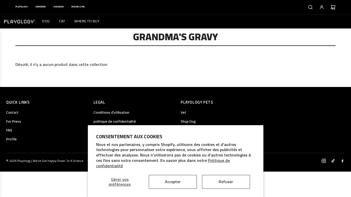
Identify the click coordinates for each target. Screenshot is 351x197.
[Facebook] (342, 160)
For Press (13, 121)
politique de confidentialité (115, 121)
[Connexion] (321, 7)
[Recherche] (310, 7)
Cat (62, 21)
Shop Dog (188, 121)
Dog (46, 21)
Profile (11, 139)
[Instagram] (323, 160)
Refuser (226, 182)
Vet (183, 112)
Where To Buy (86, 21)
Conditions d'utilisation (111, 112)
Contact (12, 112)
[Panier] (333, 7)
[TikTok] (333, 160)
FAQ (9, 130)
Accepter (173, 182)
